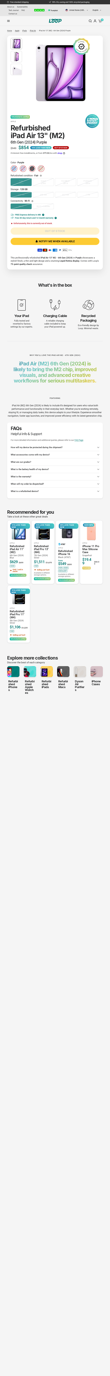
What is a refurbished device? (25, 491)
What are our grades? (21, 462)
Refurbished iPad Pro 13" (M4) (41, 552)
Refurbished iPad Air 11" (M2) (17, 552)
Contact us (13, 14)
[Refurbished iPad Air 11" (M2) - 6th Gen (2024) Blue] (19, 532)
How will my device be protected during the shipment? (36, 447)
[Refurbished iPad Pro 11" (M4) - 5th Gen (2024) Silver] (19, 597)
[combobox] (77, 10)
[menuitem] (11, 7)
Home (9, 31)
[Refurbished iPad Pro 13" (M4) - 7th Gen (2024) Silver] (43, 532)
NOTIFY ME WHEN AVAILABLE (57, 241)
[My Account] (95, 21)
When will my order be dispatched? (27, 484)
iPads (24, 31)
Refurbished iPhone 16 (65, 554)
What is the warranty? (21, 476)
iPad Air (33, 31)
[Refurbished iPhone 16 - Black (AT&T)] (67, 532)
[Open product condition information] (41, 176)
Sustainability (22, 7)
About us (10, 7)
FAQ (23, 10)
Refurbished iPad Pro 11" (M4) (17, 617)
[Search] (90, 21)
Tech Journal (14, 10)
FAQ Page (78, 440)
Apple (17, 31)
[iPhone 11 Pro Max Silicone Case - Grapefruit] (91, 532)
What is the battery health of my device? (30, 469)
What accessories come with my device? (30, 454)
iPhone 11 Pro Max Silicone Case (90, 551)
